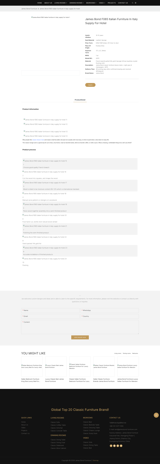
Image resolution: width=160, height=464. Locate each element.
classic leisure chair (38, 140)
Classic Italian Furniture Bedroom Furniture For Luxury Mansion (79, 380)
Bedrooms (135, 353)
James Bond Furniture (29, 9)
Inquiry (90, 85)
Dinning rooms (127, 353)
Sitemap (95, 460)
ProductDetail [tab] (80, 100)
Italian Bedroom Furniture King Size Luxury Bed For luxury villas (30, 380)
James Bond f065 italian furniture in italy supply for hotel (60, 9)
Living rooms (117, 353)
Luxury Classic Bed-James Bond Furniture (54, 380)
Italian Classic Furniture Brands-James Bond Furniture (103, 380)
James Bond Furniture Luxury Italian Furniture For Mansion (127, 380)
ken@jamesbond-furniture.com (126, 429)
